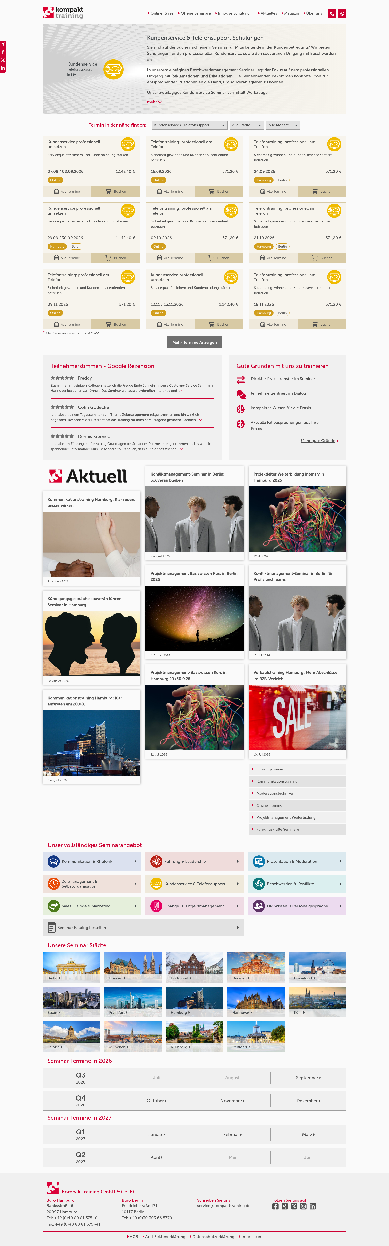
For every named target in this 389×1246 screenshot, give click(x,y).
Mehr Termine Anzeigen (194, 342)
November (231, 1100)
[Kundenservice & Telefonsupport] (332, 13)
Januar (155, 1134)
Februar (231, 1134)
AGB (133, 1236)
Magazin (291, 13)
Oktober (155, 1100)
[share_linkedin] (3, 69)
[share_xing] (3, 45)
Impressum (251, 1236)
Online (55, 180)
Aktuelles (269, 13)
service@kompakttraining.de (223, 1205)
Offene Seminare (196, 13)
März (307, 1134)
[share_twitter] (3, 61)
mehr (152, 101)
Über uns (314, 13)
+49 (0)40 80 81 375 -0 (76, 1217)
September (307, 1077)
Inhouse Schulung (234, 13)
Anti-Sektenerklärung (164, 1236)
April (155, 1157)
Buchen (120, 191)
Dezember (307, 1100)
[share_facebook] (3, 53)
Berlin (282, 180)
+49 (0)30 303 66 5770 (150, 1217)
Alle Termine (70, 191)
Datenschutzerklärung (212, 1236)
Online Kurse (162, 13)
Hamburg (264, 180)
